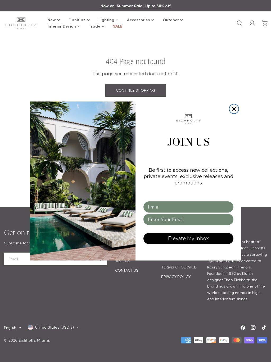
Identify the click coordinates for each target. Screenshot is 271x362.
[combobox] (187, 207)
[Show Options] (228, 207)
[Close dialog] (234, 109)
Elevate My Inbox (188, 238)
